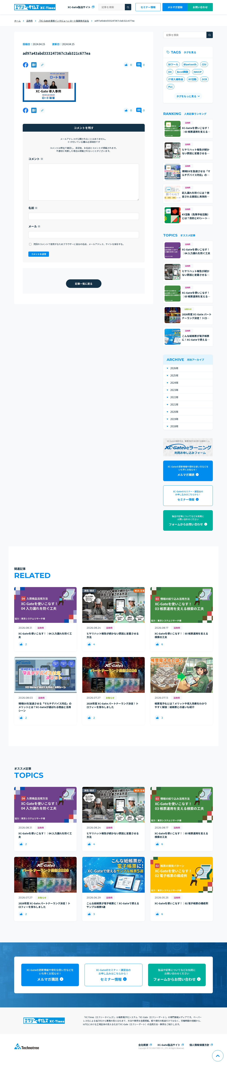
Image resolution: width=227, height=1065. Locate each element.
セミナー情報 (148, 7)
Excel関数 (182, 72)
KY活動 (192, 79)
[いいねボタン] (126, 64)
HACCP (198, 72)
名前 (33, 208)
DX (170, 72)
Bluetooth (190, 64)
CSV (204, 64)
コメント (35, 159)
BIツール (173, 64)
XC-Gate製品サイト (79, 7)
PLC (170, 86)
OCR (204, 79)
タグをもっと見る (186, 96)
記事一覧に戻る (83, 283)
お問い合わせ (200, 7)
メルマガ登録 (175, 7)
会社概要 (143, 1045)
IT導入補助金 (175, 79)
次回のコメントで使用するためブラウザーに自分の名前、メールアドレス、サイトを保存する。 (79, 244)
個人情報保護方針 (199, 1045)
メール (34, 226)
